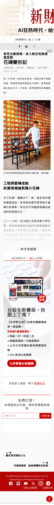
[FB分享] (19, 46)
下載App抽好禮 (30, 487)
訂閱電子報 (47, 487)
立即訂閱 (45, 415)
